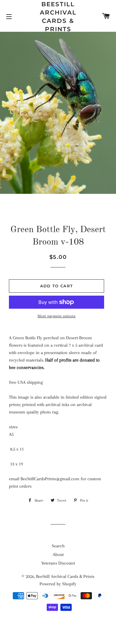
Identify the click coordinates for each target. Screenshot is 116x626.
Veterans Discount (58, 563)
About (58, 554)
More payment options (56, 316)
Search (58, 546)
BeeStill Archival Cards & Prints (58, 17)
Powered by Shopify (58, 584)
